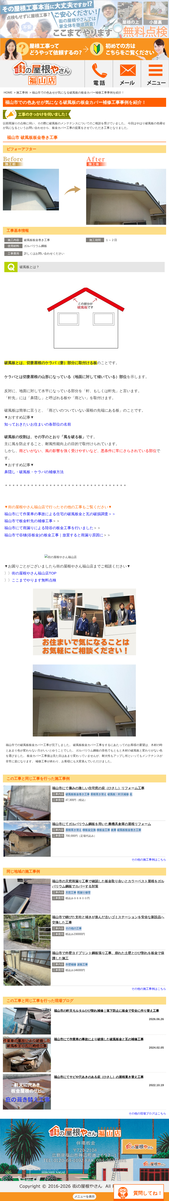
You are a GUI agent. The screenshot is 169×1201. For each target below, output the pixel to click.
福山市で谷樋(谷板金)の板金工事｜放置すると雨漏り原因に (57, 535)
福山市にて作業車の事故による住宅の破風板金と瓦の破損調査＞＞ (60, 514)
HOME (8, 92)
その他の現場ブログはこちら (147, 1113)
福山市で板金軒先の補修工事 (32, 521)
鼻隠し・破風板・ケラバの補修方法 (34, 472)
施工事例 (22, 92)
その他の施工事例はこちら (148, 859)
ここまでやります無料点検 (34, 580)
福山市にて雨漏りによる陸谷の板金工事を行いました (52, 528)
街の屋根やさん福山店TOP (34, 573)
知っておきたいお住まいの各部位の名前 (37, 424)
